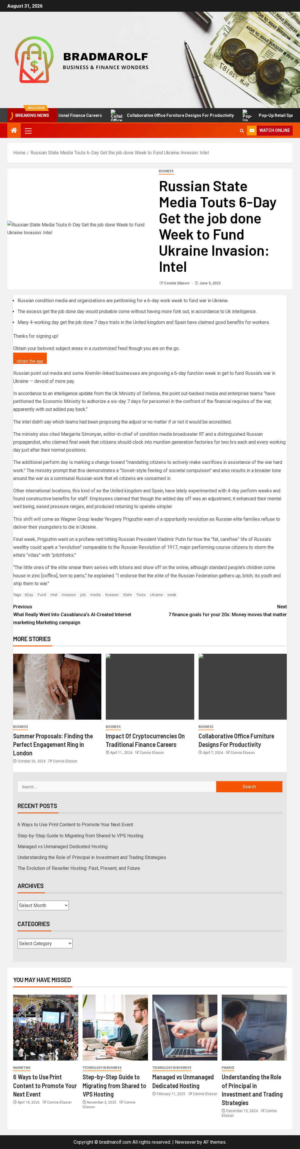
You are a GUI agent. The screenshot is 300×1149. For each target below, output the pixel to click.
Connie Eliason (177, 283)
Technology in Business (102, 1067)
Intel (53, 595)
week (171, 595)
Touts (141, 595)
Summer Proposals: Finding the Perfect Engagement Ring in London (53, 744)
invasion (69, 595)
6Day (29, 595)
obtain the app (30, 361)
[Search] (242, 130)
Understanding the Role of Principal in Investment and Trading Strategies (92, 857)
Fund (42, 595)
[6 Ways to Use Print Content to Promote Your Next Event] (45, 1028)
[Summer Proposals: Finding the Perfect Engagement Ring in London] (57, 687)
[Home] (14, 131)
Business (166, 171)
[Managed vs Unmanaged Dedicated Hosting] (184, 1028)
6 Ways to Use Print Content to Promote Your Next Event (75, 824)
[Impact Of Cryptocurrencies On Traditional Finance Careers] (150, 687)
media (95, 595)
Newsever (185, 1142)
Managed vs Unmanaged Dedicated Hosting (63, 846)
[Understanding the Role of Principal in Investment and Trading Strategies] (254, 1028)
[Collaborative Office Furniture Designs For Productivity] (243, 687)
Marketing (21, 1067)
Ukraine (156, 595)
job (83, 595)
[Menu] (28, 130)
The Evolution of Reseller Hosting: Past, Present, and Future (79, 868)
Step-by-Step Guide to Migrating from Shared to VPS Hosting (80, 836)
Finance (228, 1067)
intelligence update (73, 393)
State (127, 595)
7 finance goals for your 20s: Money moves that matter (227, 610)
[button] (28, 130)
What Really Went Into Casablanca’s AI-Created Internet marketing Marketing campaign (72, 614)
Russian (112, 595)
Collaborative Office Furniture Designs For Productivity (158, 115)
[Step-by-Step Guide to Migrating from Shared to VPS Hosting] (115, 1028)
